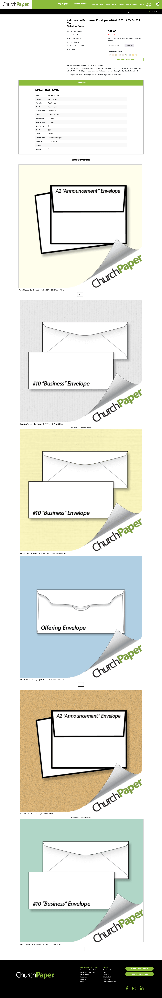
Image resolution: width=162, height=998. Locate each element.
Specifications (81, 83)
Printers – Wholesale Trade (88, 970)
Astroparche (52, 107)
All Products (155, 12)
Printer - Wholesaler (139, 974)
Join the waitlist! (85, 428)
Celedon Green (53, 115)
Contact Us (106, 974)
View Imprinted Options (125, 59)
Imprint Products (131, 4)
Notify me (129, 45)
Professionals (84, 974)
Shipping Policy (107, 977)
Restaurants (83, 977)
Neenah (50, 122)
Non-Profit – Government (87, 972)
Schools (82, 982)
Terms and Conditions (109, 982)
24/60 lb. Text (53, 99)
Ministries (83, 979)
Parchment (52, 103)
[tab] (81, 83)
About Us (141, 4)
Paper (101, 4)
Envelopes (121, 4)
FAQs (104, 972)
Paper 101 (95, 4)
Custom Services (110, 4)
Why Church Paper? (108, 970)
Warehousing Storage (139, 968)
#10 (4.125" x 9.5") (54, 95)
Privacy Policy (107, 979)
